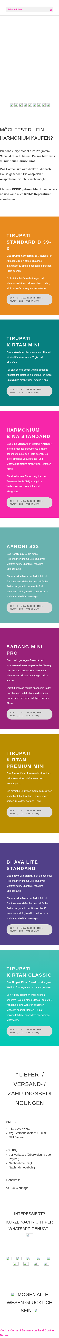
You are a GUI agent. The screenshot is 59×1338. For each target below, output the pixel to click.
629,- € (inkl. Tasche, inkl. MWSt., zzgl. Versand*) (27, 391)
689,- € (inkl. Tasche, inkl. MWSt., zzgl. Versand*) (27, 1031)
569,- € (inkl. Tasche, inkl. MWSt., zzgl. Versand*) (27, 299)
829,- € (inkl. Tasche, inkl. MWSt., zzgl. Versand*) (27, 929)
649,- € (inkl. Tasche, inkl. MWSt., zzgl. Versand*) (27, 812)
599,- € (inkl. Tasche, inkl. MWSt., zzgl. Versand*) (27, 502)
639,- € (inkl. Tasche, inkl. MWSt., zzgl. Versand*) (27, 607)
